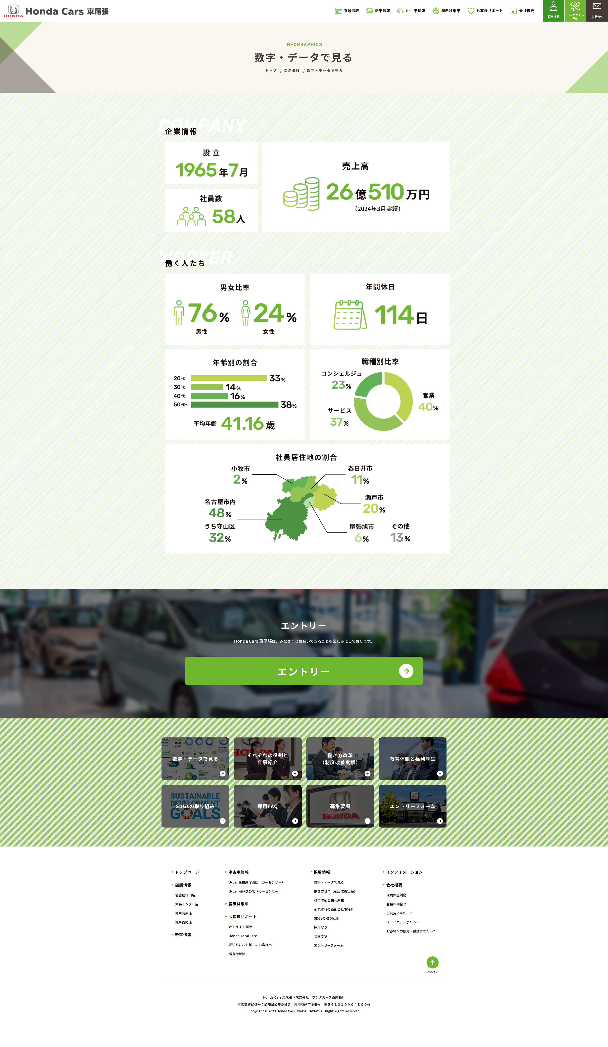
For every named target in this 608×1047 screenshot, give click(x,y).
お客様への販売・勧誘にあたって (411, 931)
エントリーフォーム (329, 945)
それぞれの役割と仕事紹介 (334, 909)
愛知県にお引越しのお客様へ (250, 944)
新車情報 (382, 10)
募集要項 (320, 936)
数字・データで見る (329, 882)
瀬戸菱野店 (183, 922)
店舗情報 (351, 10)
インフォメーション (404, 872)
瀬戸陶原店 (183, 913)
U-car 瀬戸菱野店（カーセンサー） (255, 891)
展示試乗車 (451, 10)
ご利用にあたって (399, 913)
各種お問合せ (396, 904)
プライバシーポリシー (403, 922)
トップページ (187, 872)
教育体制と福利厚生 (329, 900)
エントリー (304, 671)
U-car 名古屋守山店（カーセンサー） (257, 882)
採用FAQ (320, 927)
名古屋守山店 (185, 895)
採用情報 (322, 872)
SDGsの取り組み (326, 918)
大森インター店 (187, 904)
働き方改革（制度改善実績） (335, 891)
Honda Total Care (243, 935)
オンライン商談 (240, 926)
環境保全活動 (396, 895)
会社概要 (527, 10)
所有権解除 (237, 953)
